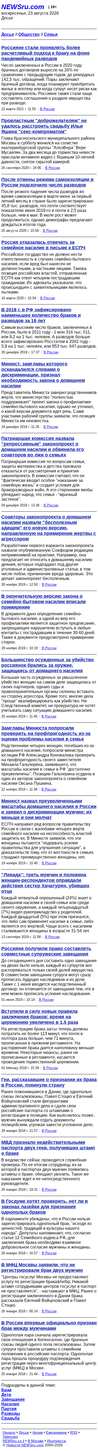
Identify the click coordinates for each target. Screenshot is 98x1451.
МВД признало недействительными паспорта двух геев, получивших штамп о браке (48, 1148)
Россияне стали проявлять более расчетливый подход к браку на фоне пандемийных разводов (45, 53)
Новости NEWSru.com (25, 1445)
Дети (6, 1394)
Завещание (13, 1399)
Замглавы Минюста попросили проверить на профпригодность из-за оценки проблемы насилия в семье (45, 733)
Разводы (10, 1413)
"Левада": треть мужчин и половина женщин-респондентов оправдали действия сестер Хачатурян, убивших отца (45, 883)
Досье (24, 1432)
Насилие (10, 1404)
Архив (37, 1432)
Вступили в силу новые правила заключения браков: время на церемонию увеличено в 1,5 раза (39, 1017)
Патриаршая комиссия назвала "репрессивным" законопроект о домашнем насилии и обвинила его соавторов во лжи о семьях (42, 447)
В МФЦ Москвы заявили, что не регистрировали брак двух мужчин (42, 1267)
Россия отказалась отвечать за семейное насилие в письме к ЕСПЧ (43, 245)
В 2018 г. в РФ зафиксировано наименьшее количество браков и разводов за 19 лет (41, 315)
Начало (9, 1432)
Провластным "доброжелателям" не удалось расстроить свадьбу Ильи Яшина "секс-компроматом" (44, 126)
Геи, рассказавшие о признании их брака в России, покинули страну (49, 1082)
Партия (8, 1409)
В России (47, 109)
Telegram (10, 1437)
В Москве (36, 1441)
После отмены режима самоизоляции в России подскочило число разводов (47, 182)
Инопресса (56, 1441)
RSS (73, 1432)
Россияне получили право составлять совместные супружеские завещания (46, 951)
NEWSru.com (22, 7)
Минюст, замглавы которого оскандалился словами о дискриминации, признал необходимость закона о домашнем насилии (43, 374)
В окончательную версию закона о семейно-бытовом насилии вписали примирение (43, 602)
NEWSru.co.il (13, 1441)
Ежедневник (56, 1432)
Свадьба (10, 1418)
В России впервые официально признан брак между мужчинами (49, 1325)
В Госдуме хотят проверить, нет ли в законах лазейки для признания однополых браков (44, 1207)
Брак (6, 1390)
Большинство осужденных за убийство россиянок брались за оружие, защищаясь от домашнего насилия (47, 665)
